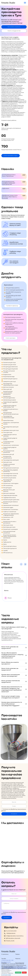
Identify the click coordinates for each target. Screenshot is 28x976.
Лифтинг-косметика (9, 511)
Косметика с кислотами (10, 509)
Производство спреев (10, 475)
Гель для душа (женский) (10, 366)
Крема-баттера (8, 420)
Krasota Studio (8, 2)
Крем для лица (7, 462)
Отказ (24, 972)
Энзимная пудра (8, 507)
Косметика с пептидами (10, 483)
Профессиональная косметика (9, 465)
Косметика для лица (9, 362)
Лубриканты (7, 542)
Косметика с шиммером (10, 529)
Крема (5, 540)
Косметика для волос (9, 477)
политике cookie (6, 974)
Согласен (18, 972)
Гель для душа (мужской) (10, 368)
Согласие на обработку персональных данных (13, 810)
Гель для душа (7, 487)
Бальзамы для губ (8, 454)
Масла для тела (8, 525)
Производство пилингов (10, 473)
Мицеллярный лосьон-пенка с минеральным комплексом (9, 536)
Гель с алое (6, 519)
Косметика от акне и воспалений (9, 522)
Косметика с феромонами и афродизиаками (11, 514)
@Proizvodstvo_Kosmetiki (13, 938)
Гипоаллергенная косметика (8, 442)
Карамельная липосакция (10, 505)
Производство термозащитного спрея (10, 384)
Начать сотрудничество (14, 30)
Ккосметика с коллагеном (11, 445)
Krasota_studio (10, 940)
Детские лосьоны (8, 387)
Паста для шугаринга (10, 548)
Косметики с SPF (8, 517)
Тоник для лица (7, 432)
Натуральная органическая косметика (10, 413)
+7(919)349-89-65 (10, 933)
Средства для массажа (10, 495)
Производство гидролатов (7, 480)
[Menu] (25, 2)
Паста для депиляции (10, 546)
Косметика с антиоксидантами (9, 397)
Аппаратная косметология (7, 457)
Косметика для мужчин (10, 378)
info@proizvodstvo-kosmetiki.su (15, 936)
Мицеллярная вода (8, 376)
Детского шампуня (9, 493)
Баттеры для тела (9, 527)
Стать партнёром (10, 338)
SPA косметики (8, 552)
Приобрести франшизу (12, 305)
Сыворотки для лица (9, 381)
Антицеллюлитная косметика (9, 532)
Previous (21, 564)
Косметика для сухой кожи (11, 499)
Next (25, 564)
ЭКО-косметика (8, 485)
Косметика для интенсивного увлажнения (7, 393)
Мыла (5, 544)
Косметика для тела (9, 364)
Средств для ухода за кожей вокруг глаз (9, 406)
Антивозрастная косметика (8, 451)
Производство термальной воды (8, 417)
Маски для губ (7, 389)
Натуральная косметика (11, 468)
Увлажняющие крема (9, 400)
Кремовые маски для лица (11, 430)
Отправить (14, 813)
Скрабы (5, 550)
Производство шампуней (11, 460)
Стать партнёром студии (11, 155)
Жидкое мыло (7, 374)
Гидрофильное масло (9, 497)
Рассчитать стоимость (14, 26)
